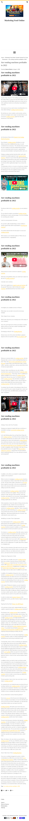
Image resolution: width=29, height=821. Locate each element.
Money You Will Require (17, 604)
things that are (23, 539)
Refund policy (4, 806)
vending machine (12, 142)
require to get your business (19, 285)
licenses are (7, 563)
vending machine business (17, 109)
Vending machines (5, 706)
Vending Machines (17, 752)
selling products (23, 440)
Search (2, 802)
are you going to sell (21, 336)
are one (8, 698)
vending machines (10, 116)
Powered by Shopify (23, 815)
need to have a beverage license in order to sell (13, 568)
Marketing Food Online (14, 815)
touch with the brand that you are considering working (13, 445)
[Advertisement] (14, 36)
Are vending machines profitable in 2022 (12, 786)
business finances (16, 597)
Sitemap (3, 807)
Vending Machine (18, 331)
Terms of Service (5, 804)
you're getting (7, 651)
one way (25, 482)
